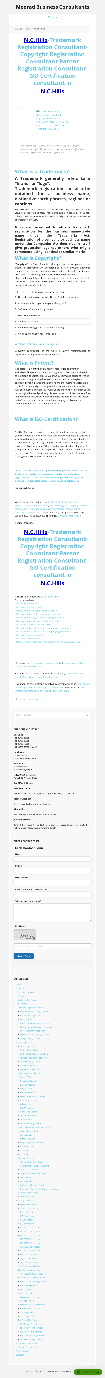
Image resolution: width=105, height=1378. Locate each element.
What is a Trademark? (42, 171)
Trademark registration (54, 501)
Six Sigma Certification (30, 1266)
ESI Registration (27, 1293)
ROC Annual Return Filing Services (35, 1185)
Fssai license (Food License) (32, 1096)
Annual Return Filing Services (32, 1162)
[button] (88, 1372)
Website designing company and (66, 505)
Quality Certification (26, 1200)
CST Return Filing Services (31, 1324)
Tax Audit (24, 1150)
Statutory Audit (26, 1146)
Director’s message (26, 992)
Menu (55, 17)
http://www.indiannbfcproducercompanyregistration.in (43, 628)
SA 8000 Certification (29, 1262)
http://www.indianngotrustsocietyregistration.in (39, 617)
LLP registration (27, 1019)
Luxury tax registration (30, 1297)
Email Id (18, 866)
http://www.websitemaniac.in (29, 634)
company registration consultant (60, 508)
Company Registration (30, 1038)
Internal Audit (26, 1135)
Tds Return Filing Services (31, 1339)
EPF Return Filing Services (31, 1327)
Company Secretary (26, 1158)
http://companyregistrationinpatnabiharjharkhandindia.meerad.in (48, 641)
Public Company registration (32, 1030)
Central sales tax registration (32, 1277)
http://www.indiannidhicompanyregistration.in (38, 614)
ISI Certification (26, 1219)
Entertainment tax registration (33, 1281)
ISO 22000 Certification (30, 1239)
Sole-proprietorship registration (34, 1011)
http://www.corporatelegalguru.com (33, 624)
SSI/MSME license (28, 1115)
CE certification (26, 1212)
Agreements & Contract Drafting (34, 1166)
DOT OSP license (27, 1085)
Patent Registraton (38, 505)
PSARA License (26, 1108)
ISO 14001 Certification (30, 1231)
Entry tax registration (29, 1285)
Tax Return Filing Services (29, 1320)
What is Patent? (34, 362)
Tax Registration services (29, 1270)
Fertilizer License (27, 1092)
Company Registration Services (31, 1007)
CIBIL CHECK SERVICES (30, 1169)
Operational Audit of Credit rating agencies (39, 1189)
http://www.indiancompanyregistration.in (36, 610)
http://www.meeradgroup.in (29, 607)
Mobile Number (21, 878)
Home (18, 984)
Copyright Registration (30, 1061)
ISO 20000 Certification (30, 1235)
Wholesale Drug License (30, 1123)
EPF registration (27, 1289)
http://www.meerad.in (26, 603)
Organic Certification (29, 1258)
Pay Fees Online (23, 1351)
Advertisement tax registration (33, 1274)
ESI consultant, (34, 508)
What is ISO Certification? (46, 419)
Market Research (27, 1138)
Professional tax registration (32, 1304)
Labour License (27, 1104)
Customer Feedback (27, 1000)
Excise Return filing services (32, 1335)
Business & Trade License (29, 1073)
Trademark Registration (30, 1069)
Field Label (19, 926)
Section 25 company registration (34, 1034)
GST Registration (27, 1316)
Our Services (21, 1003)
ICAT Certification (28, 1216)
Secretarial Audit (27, 1196)
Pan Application (27, 1300)
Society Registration (29, 1050)
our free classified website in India (44, 662)
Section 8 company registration (34, 1054)
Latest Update (32, 699)
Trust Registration (28, 1046)
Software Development (28, 1343)
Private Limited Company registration (36, 1027)
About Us (20, 988)
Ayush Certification (28, 1204)
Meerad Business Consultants (52, 7)
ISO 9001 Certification (29, 1227)
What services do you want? (27, 901)
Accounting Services (29, 1131)
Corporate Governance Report (33, 1173)
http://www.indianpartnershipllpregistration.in (38, 620)
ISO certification (27, 1223)
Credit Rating (25, 1177)
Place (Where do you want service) (30, 889)
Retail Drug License (28, 1111)
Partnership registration (30, 1015)
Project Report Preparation (32, 1142)
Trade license (26, 1119)
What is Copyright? (38, 258)
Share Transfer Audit (29, 1192)
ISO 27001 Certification (30, 1243)
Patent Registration (28, 1065)
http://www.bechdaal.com (27, 638)
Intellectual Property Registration (32, 1057)
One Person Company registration (35, 1023)
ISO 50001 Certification (30, 1250)
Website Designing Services (30, 1347)
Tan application (27, 1312)
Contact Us (21, 1355)
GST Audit (24, 1154)
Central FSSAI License (29, 1077)
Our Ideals (22, 996)
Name (17, 854)
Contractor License (28, 1081)
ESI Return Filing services (31, 1331)
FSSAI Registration (28, 1100)
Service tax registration (30, 1308)
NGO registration (25, 1042)
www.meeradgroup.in (70, 515)
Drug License (26, 1088)
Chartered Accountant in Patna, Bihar (34, 1127)
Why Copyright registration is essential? (37, 343)
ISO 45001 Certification (30, 1247)
